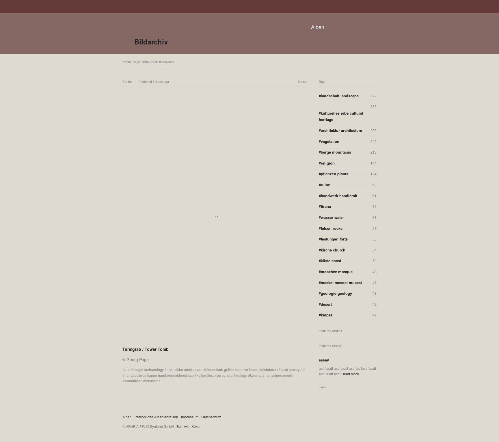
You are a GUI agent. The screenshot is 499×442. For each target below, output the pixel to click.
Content (127, 81)
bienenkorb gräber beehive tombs (231, 369)
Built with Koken (189, 426)
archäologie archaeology (144, 369)
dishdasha (269, 369)
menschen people (279, 375)
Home (126, 61)
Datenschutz (211, 416)
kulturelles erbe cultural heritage (222, 375)
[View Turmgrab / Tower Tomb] (215, 341)
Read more (350, 373)
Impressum (189, 416)
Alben (317, 27)
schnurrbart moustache (158, 61)
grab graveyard (293, 369)
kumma (256, 375)
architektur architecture (184, 369)
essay (324, 360)
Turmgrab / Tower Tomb (145, 349)
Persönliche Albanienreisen (156, 416)
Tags (136, 61)
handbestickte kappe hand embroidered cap (159, 375)
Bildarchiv (151, 41)
